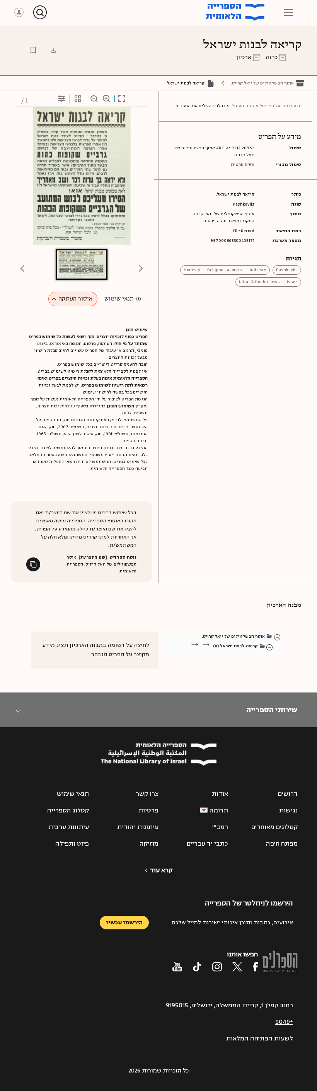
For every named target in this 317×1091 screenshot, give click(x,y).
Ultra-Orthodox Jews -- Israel (268, 282)
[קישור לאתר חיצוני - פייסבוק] (255, 966)
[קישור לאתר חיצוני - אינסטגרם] (217, 966)
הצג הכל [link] (247, 655)
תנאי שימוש (119, 299)
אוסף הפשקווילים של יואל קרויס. (262, 83)
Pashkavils (287, 270)
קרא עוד (161, 870)
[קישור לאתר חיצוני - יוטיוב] (177, 966)
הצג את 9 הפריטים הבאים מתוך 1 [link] (216, 655)
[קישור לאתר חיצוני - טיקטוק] (197, 966)
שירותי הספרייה (271, 710)
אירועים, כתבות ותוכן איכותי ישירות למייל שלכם (232, 923)
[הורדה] (53, 50)
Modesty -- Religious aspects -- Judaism (225, 270)
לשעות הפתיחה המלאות (259, 1038)
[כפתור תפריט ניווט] (288, 12)
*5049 (284, 1022)
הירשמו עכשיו (124, 923)
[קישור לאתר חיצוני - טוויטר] (237, 966)
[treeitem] (277, 636)
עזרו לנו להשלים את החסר (205, 106)
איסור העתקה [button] (75, 299)
